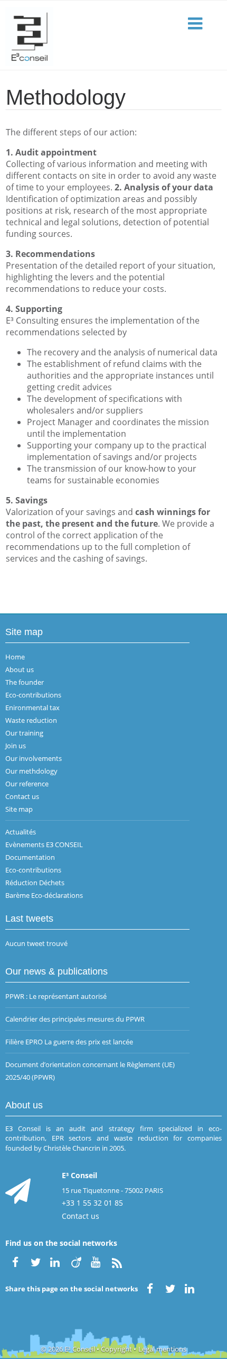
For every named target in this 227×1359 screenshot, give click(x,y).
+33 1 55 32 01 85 (92, 1203)
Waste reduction (31, 720)
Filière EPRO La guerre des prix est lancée (69, 1041)
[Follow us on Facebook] (15, 1261)
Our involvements (33, 758)
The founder (24, 682)
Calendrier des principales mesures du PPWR (75, 1019)
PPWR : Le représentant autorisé (56, 996)
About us (19, 669)
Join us (15, 745)
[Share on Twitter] (170, 1287)
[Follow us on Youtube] (97, 1261)
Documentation (30, 857)
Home (15, 657)
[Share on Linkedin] (191, 1287)
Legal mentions (162, 1349)
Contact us (22, 796)
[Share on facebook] (150, 1287)
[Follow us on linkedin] (56, 1261)
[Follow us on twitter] (35, 1261)
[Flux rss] (117, 1261)
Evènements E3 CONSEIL (44, 844)
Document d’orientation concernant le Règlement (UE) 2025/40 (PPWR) (90, 1071)
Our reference (27, 783)
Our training (24, 733)
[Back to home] (113, 35)
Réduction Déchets (34, 882)
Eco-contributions (33, 695)
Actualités (20, 832)
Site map (19, 809)
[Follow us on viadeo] (76, 1261)
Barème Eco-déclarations (44, 895)
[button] (196, 24)
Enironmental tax (32, 707)
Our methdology (31, 771)
